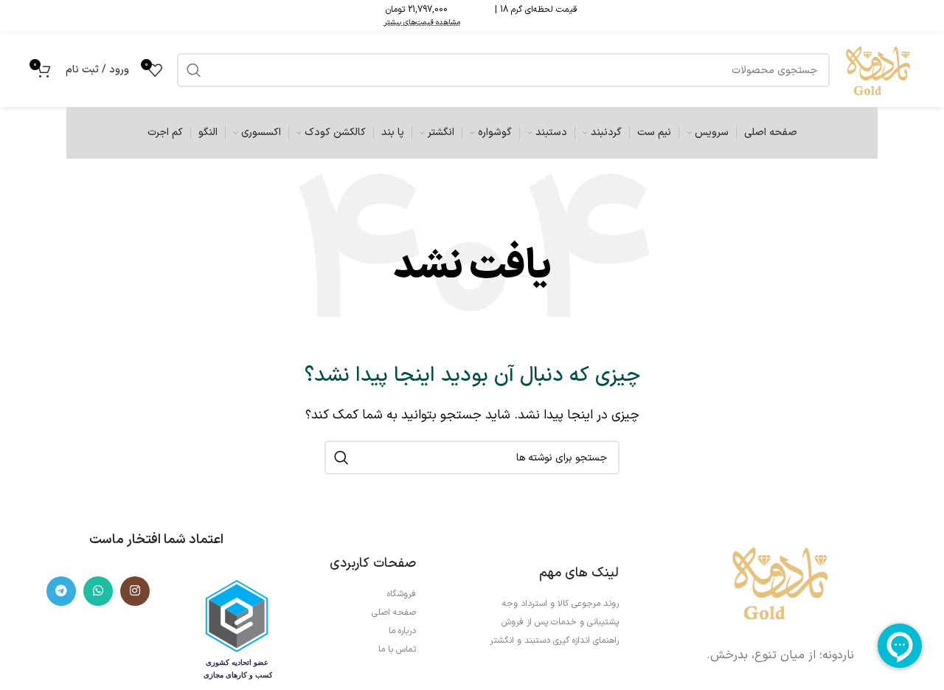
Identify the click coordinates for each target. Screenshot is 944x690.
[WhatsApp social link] (98, 591)
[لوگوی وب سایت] (878, 69)
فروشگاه (401, 594)
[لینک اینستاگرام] (135, 591)
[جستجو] (341, 458)
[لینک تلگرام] (61, 591)
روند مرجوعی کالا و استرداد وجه (560, 603)
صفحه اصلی (394, 612)
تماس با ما (397, 649)
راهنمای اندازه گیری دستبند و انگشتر (554, 640)
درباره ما (402, 631)
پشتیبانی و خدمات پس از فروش (560, 622)
